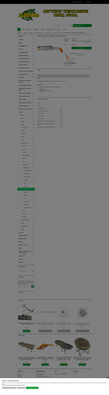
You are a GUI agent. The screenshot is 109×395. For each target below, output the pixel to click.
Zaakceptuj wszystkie (32, 387)
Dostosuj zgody (21, 387)
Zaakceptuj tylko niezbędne (9, 387)
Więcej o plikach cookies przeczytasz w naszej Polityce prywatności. (13, 385)
